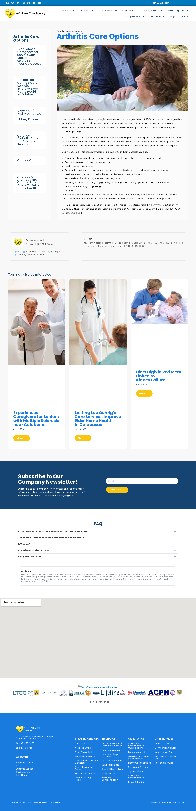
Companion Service (166, 747)
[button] (98, 531)
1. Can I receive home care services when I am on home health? (53, 531)
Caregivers (155, 16)
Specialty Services (149, 10)
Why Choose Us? (25, 762)
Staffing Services (132, 16)
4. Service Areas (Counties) (33, 550)
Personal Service (164, 762)
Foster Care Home (85, 773)
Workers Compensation (110, 778)
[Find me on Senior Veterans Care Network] (98, 687)
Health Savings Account (110, 755)
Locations (21, 775)
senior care (116, 246)
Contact (184, 16)
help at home (140, 243)
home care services (170, 243)
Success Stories (24, 768)
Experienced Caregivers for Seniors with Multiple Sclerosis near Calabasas (29, 56)
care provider (125, 243)
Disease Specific (176, 10)
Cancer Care (27, 160)
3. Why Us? (24, 544)
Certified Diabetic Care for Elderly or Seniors (27, 139)
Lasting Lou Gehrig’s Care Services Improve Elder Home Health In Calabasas (27, 87)
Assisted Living (83, 747)
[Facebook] (7, 3)
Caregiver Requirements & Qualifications (137, 745)
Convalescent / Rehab (83, 768)
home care (153, 243)
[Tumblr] (18, 3)
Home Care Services (139, 762)
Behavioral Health (85, 756)
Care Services (106, 10)
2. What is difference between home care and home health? (51, 537)
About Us (66, 10)
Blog (172, 16)
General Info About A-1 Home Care (139, 757)
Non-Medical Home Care (165, 757)
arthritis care (111, 243)
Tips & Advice (135, 771)
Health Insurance (111, 750)
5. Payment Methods (29, 556)
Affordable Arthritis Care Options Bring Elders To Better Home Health (29, 182)
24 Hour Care (162, 743)
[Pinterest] (28, 3)
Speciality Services (138, 767)
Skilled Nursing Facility (83, 778)
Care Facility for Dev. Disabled (86, 761)
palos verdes (102, 246)
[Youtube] (34, 3)
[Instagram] (23, 3)
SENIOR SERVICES (133, 246)
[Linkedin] (39, 3)
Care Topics (128, 10)
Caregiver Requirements (136, 776)
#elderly (100, 243)
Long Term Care (111, 764)
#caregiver (89, 243)
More (20, 438)
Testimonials (23, 772)
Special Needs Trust (113, 769)
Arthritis (60, 31)
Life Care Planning (112, 760)
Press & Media (136, 782)
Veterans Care (110, 773)
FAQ (18, 765)
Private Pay (81, 743)
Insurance (85, 10)
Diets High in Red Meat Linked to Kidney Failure (29, 115)
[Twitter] (12, 3)
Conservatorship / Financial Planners (112, 744)
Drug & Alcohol (83, 752)
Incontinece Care (164, 752)
